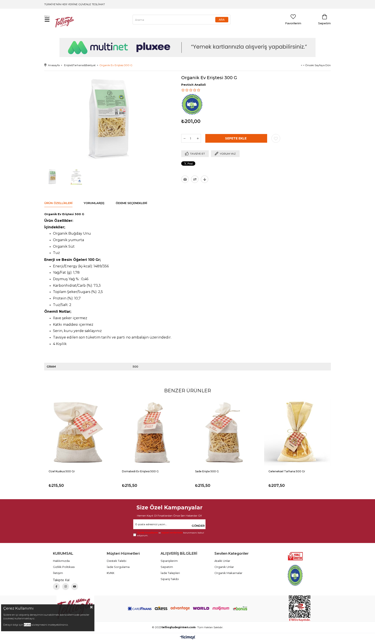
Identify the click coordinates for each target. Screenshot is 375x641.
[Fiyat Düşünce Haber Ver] (204, 179)
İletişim (58, 573)
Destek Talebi (116, 561)
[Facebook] (56, 586)
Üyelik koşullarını (147, 532)
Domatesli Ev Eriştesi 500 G (140, 471)
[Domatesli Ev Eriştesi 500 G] (151, 432)
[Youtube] (74, 586)
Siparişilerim (169, 561)
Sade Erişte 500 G (207, 471)
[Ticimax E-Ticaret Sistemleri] (187, 637)
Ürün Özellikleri (58, 203)
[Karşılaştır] (195, 179)
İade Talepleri (170, 573)
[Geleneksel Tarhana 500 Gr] (297, 432)
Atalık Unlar (222, 561)
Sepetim (167, 567)
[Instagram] (65, 586)
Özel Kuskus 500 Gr (62, 471)
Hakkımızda (61, 561)
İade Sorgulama (118, 567)
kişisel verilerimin (172, 532)
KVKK (110, 573)
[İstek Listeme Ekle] (185, 179)
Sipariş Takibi (170, 579)
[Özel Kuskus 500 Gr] (77, 432)
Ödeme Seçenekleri (131, 203)
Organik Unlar (224, 567)
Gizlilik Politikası (64, 567)
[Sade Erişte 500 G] (224, 432)
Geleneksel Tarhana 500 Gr (286, 471)
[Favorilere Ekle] (275, 138)
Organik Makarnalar (228, 573)
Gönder (198, 525)
